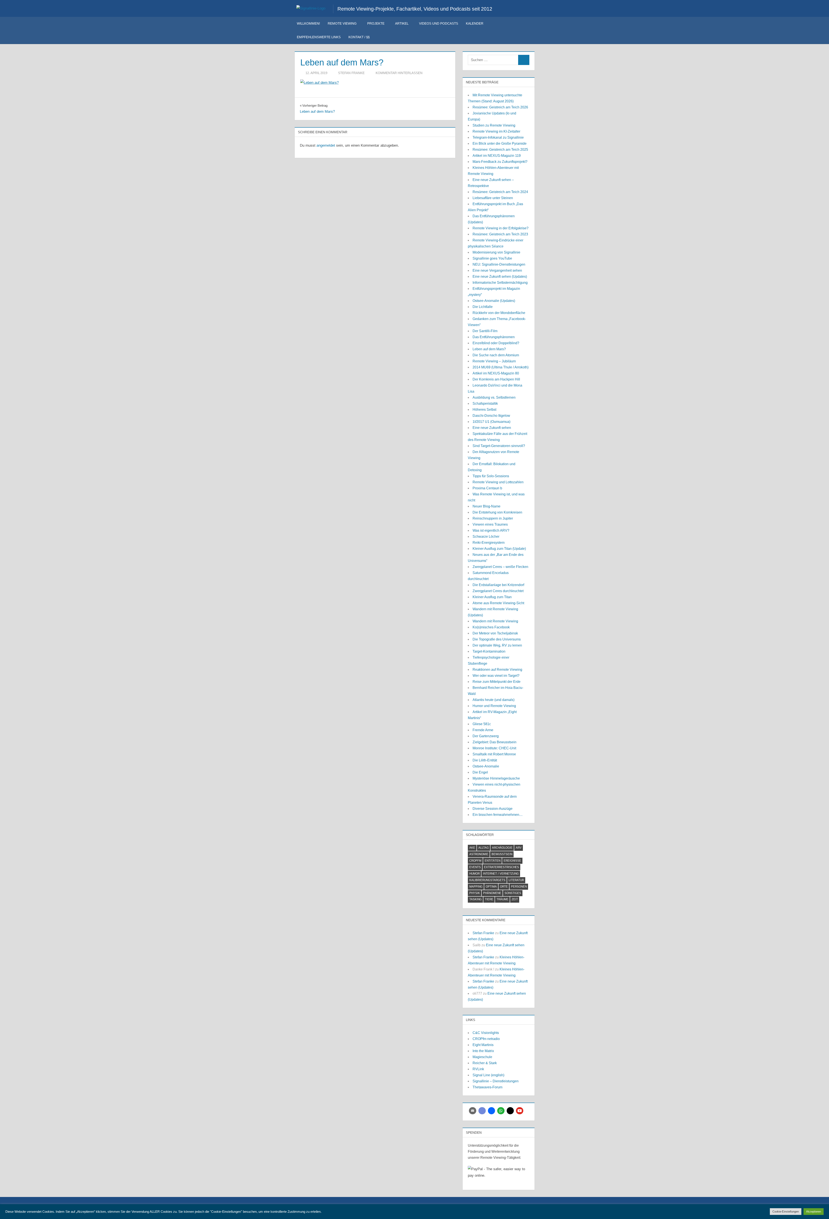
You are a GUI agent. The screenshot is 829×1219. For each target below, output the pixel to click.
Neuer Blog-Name (486, 506)
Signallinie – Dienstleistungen (496, 1081)
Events (475, 867)
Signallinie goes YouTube (492, 258)
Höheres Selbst (484, 409)
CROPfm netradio (486, 1039)
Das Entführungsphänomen (494, 337)
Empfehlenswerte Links (319, 37)
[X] (510, 1111)
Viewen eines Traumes (490, 524)
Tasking (475, 899)
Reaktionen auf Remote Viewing (497, 669)
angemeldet (325, 145)
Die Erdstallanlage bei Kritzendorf (498, 585)
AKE (472, 847)
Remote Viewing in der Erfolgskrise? (500, 228)
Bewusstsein (502, 854)
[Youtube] (519, 1111)
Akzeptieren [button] (813, 1211)
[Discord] (482, 1111)
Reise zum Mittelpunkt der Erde (496, 681)
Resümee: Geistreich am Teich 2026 (500, 107)
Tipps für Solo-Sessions (491, 476)
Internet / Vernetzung (501, 873)
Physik (474, 893)
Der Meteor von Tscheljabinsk (495, 633)
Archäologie (502, 847)
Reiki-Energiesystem (489, 542)
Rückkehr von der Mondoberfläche (499, 313)
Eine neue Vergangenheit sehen (497, 270)
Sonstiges (513, 893)
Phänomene (492, 893)
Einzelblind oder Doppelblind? (496, 343)
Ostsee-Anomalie (486, 766)
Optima (491, 886)
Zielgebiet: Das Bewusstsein (494, 742)
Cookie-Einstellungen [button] (785, 1211)
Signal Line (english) (488, 1075)
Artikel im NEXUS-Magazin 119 (497, 155)
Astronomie (478, 854)
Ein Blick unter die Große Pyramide (500, 143)
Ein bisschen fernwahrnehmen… (498, 814)
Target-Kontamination (489, 651)
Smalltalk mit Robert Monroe (494, 754)
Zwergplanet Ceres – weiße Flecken (500, 567)
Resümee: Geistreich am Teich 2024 (500, 192)
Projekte (375, 23)
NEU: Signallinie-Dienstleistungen (499, 264)
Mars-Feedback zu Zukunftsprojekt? (500, 161)
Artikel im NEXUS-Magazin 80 (496, 373)
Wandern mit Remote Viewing (495, 621)
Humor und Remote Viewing (494, 706)
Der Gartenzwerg (486, 736)
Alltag (483, 847)
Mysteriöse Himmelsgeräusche (496, 778)
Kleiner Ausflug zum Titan (492, 597)
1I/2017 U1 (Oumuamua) (491, 421)
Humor (474, 873)
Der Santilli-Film (485, 331)
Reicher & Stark (485, 1063)
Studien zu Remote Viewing (494, 125)
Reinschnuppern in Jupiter (493, 518)
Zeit (515, 899)
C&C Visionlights (486, 1033)
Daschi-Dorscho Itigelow (491, 415)
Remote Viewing (342, 23)
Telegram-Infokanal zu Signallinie (498, 137)
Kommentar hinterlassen (399, 73)
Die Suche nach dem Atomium (496, 355)
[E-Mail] (472, 1111)
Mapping (476, 886)
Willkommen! (308, 23)
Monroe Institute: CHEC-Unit (494, 748)
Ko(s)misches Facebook (491, 627)
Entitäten (492, 860)
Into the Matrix (483, 1051)
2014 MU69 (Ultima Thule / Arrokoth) (500, 367)
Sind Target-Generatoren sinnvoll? (499, 446)
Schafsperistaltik (485, 403)
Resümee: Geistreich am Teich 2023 (500, 234)
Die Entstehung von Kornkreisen (497, 512)
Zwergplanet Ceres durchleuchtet (498, 591)
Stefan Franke (351, 73)
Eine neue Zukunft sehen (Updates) (500, 276)
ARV (519, 847)
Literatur (516, 880)
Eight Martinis (483, 1045)
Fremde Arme (483, 730)
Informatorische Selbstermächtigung (500, 282)
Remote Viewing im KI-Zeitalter (496, 131)
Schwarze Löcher (486, 536)
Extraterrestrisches (501, 867)
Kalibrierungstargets (487, 880)
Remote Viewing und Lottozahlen (498, 482)
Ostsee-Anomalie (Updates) (494, 301)
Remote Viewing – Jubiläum (494, 361)
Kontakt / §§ (359, 37)
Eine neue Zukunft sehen (492, 428)
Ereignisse (512, 860)
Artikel (401, 23)
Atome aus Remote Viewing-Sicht (498, 603)
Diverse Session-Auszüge (493, 808)
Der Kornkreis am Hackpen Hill (496, 379)
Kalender (474, 23)
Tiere (489, 899)
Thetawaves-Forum (487, 1087)
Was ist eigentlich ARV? (491, 530)
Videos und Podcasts (438, 23)
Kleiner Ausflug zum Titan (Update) (499, 548)
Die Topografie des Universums (497, 639)
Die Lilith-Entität (485, 760)
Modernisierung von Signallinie (496, 252)
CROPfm (475, 860)
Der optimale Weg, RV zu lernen (497, 645)
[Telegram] (491, 1111)
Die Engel (480, 772)
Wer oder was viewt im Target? (496, 675)
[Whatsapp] (501, 1111)
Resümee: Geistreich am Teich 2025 (500, 149)
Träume (502, 899)
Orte (504, 886)
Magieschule (482, 1057)
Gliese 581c (482, 724)
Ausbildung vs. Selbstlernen (494, 397)
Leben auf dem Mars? (489, 349)
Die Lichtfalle (483, 307)
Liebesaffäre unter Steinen (493, 198)
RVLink (478, 1069)
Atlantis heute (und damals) (493, 700)
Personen (519, 886)
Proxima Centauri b (487, 488)
